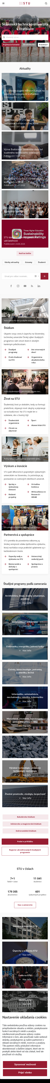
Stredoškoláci (29, 44)
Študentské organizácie (14, 421)
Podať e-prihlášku (25, 841)
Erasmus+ (43, 44)
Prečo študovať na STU (15, 358)
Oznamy (28, 262)
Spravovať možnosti (25, 1064)
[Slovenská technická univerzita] (24, 3)
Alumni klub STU (38, 425)
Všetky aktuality (12, 262)
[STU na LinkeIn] (39, 285)
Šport (33, 420)
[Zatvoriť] (3, 3)
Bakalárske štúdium (26, 817)
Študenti (42, 262)
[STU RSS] (32, 285)
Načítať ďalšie (25, 253)
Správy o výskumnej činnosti (13, 487)
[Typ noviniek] (37, 276)
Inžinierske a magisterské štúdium (26, 824)
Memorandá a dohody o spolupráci (15, 567)
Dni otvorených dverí (38, 350)
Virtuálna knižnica (35, 485)
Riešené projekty (12, 495)
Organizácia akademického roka (38, 360)
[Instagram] (18, 285)
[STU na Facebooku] (11, 285)
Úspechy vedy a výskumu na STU (16, 557)
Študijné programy (13, 350)
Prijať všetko (25, 1072)
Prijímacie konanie (11, 44)
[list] (25, 262)
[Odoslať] (44, 276)
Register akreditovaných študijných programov (25, 851)
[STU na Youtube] (25, 285)
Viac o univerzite (25, 905)
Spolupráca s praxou (37, 565)
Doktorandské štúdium (26, 831)
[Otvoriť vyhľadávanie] (46, 3)
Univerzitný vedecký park (37, 557)
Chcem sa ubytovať (13, 429)
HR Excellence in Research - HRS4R (38, 494)
